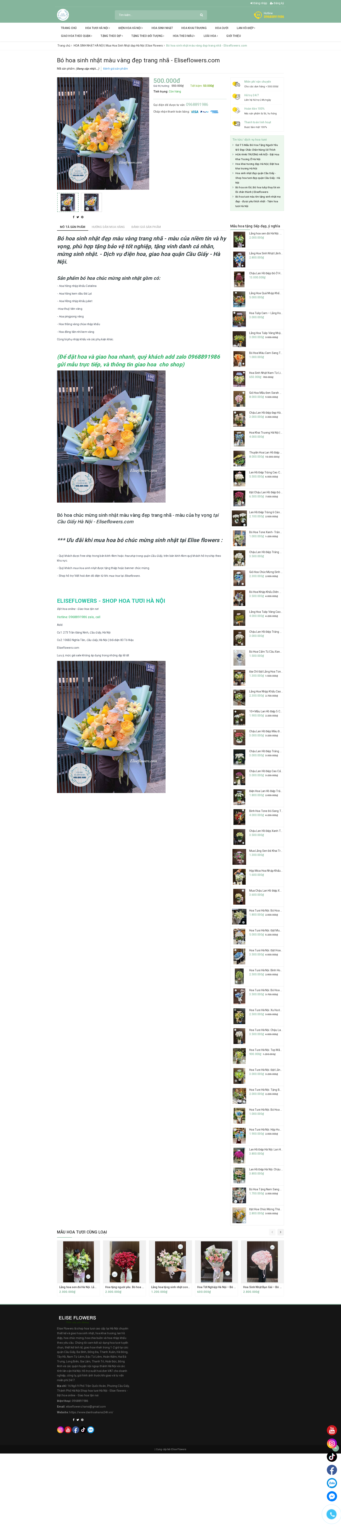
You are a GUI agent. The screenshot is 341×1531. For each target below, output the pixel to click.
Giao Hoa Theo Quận (76, 35)
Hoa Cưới (221, 28)
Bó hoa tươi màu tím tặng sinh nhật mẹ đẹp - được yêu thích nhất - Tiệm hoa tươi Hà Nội (258, 201)
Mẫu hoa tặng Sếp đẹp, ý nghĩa (255, 226)
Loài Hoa (210, 35)
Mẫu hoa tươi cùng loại (82, 1232)
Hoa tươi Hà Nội (97, 28)
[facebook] (75, 1429)
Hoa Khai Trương (194, 28)
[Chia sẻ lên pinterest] (82, 217)
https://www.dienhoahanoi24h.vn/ (91, 1412)
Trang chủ (69, 28)
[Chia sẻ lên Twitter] (78, 217)
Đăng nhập (260, 3)
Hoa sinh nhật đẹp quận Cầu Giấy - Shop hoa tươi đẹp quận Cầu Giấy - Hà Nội (257, 178)
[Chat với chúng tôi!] (332, 1496)
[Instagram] (60, 1429)
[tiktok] (83, 1429)
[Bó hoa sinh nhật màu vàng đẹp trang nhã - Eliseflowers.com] (68, 202)
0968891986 (274, 17)
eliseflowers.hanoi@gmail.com (86, 1406)
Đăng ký (278, 3)
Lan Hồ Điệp (245, 28)
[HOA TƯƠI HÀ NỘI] (63, 14)
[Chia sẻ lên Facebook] (74, 217)
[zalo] (90, 1429)
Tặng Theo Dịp (111, 35)
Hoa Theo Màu (183, 35)
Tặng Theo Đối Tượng (147, 35)
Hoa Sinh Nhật (162, 28)
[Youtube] (68, 1429)
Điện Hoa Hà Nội (130, 28)
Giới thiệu (233, 35)
